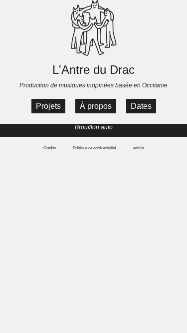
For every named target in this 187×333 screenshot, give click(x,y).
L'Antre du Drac (93, 69)
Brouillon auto (94, 127)
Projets (48, 106)
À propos (96, 106)
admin (138, 148)
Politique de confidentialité (94, 148)
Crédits (49, 148)
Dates (141, 106)
